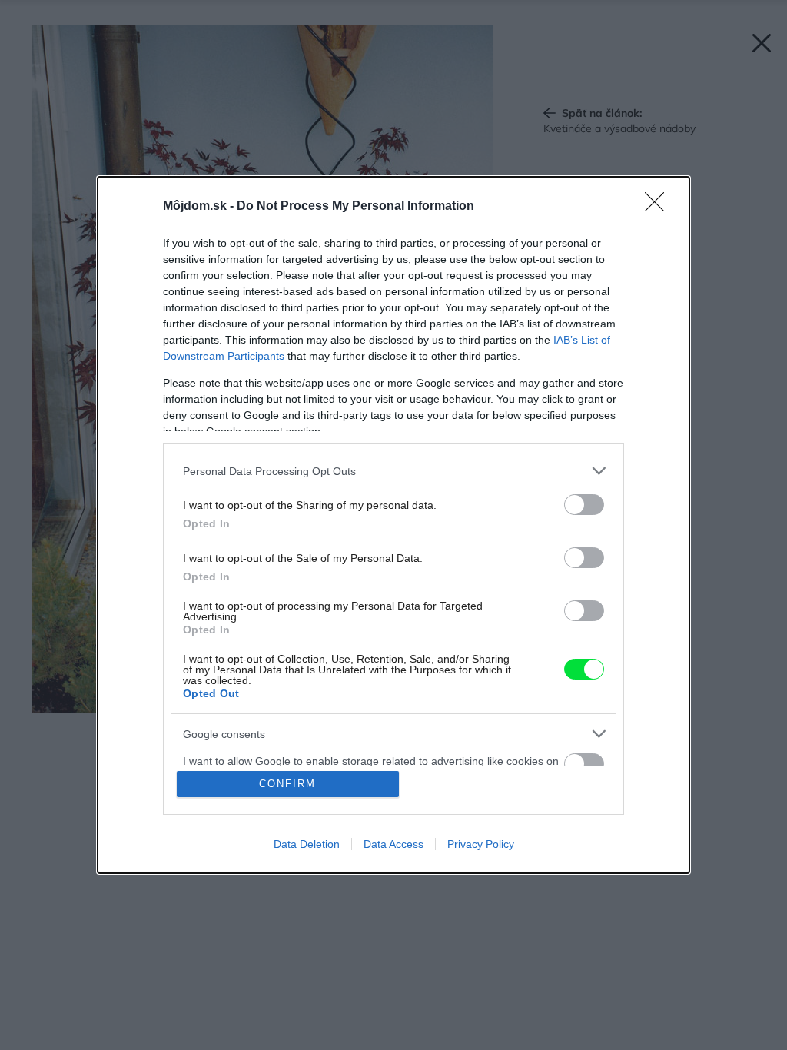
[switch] (584, 504)
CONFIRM (287, 783)
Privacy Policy (480, 844)
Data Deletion (307, 844)
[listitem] (393, 471)
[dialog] (393, 525)
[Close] (659, 206)
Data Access (393, 844)
